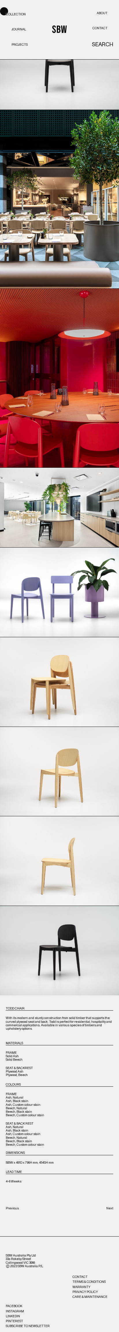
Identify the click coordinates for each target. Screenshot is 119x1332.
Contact (99, 28)
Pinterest (14, 1321)
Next (109, 1208)
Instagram (15, 1311)
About (102, 13)
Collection (16, 14)
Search (102, 44)
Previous (12, 1208)
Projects (20, 44)
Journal (19, 29)
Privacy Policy (85, 1292)
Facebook (14, 1306)
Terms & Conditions (89, 1281)
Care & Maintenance (89, 1296)
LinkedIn (13, 1316)
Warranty (81, 1287)
